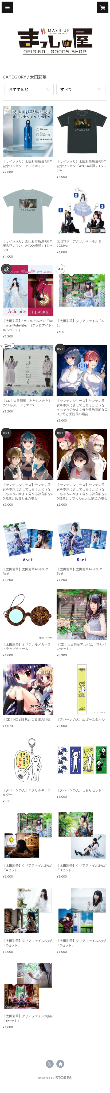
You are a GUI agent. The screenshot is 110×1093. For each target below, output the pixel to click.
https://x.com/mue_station (50, 1064)
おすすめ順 (19, 89)
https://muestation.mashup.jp (60, 1064)
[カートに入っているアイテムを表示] (102, 7)
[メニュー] (7, 7)
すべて (66, 89)
